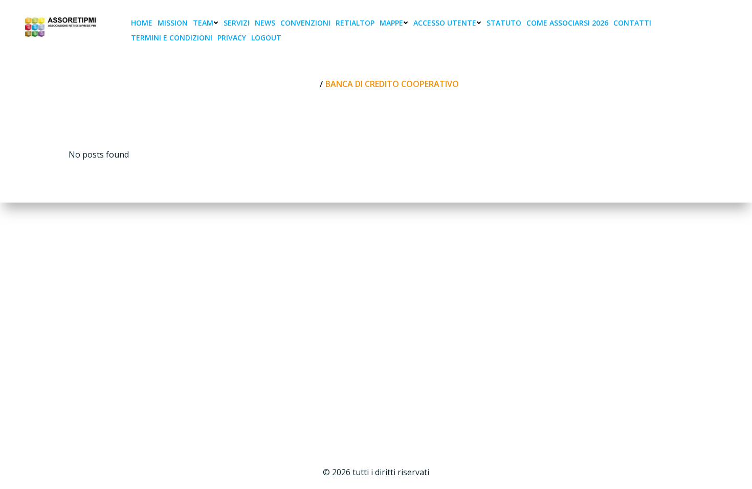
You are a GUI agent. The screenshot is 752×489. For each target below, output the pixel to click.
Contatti (632, 23)
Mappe (391, 23)
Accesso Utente (444, 23)
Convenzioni (305, 23)
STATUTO (503, 23)
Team (203, 23)
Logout (266, 37)
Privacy (231, 37)
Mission (173, 23)
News (265, 23)
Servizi (237, 23)
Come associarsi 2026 (567, 23)
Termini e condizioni (171, 37)
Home (141, 23)
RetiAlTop (355, 23)
